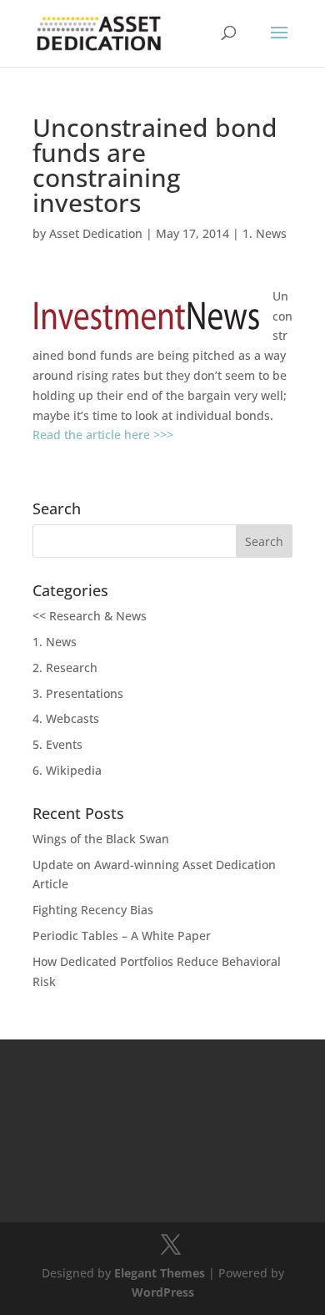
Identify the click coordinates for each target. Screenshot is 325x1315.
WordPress (163, 1292)
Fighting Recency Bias (92, 910)
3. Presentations (77, 693)
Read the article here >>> (102, 435)
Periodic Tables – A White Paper (121, 935)
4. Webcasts (65, 718)
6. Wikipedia (67, 770)
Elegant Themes (159, 1273)
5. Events (57, 744)
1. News (264, 233)
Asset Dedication (95, 233)
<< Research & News (89, 616)
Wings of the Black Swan (100, 839)
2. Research (65, 667)
